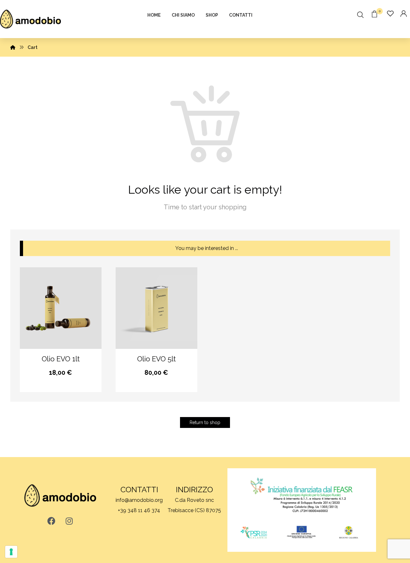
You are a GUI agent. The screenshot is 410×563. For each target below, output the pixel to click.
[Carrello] (374, 13)
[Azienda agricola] (30, 19)
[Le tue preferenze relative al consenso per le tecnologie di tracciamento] (11, 552)
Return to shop (205, 422)
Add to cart (65, 374)
